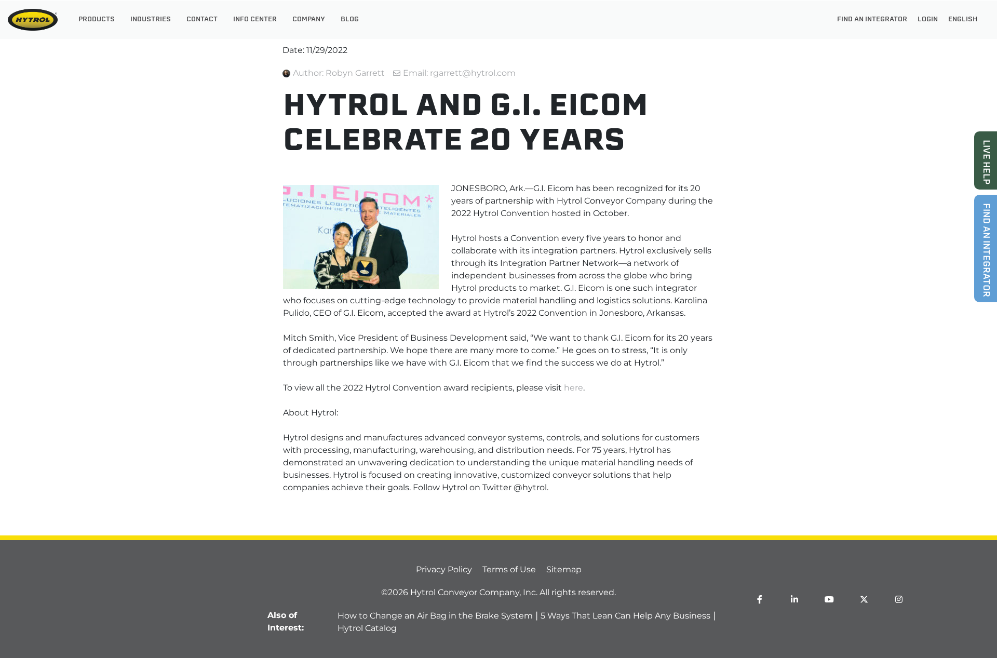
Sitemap (564, 569)
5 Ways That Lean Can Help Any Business (625, 616)
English (962, 20)
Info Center (255, 20)
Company (308, 20)
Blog (350, 20)
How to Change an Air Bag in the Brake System (435, 616)
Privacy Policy (444, 569)
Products (96, 20)
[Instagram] (899, 599)
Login (928, 20)
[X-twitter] (864, 599)
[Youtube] (829, 599)
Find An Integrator (872, 20)
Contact (202, 20)
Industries (150, 20)
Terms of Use (509, 569)
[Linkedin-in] (794, 599)
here (573, 388)
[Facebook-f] (760, 599)
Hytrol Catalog (367, 628)
